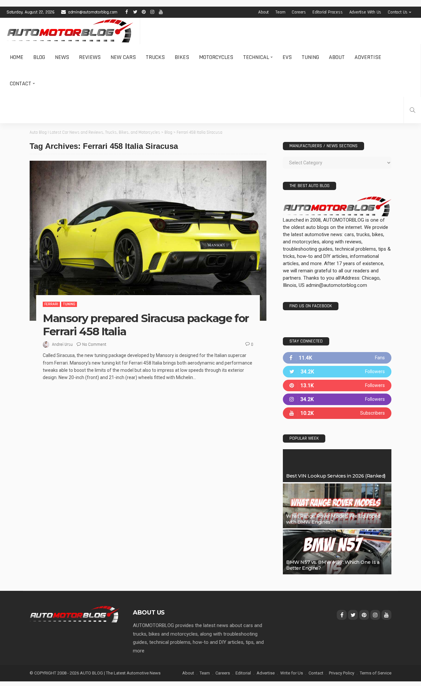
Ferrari (51, 304)
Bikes (182, 57)
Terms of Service (375, 673)
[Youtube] (337, 413)
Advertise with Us (365, 12)
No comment (94, 344)
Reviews (90, 57)
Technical (256, 57)
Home (16, 57)
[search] (412, 110)
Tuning (310, 57)
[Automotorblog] (70, 30)
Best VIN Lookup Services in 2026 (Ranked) (335, 476)
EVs (287, 57)
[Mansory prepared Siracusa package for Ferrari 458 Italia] (148, 241)
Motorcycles (216, 57)
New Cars (123, 57)
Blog (39, 57)
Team (280, 12)
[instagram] (337, 399)
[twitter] (337, 371)
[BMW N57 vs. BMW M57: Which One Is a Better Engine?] (337, 552)
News (62, 57)
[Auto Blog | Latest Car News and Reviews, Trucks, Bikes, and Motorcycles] (75, 614)
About (263, 12)
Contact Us (398, 12)
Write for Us (291, 673)
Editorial (243, 673)
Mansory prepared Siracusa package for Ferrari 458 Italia (146, 325)
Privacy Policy (341, 673)
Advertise (368, 57)
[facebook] (337, 358)
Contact (20, 83)
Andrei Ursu (62, 344)
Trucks (155, 57)
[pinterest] (337, 385)
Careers (299, 12)
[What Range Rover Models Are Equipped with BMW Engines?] (337, 505)
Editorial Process (327, 12)
